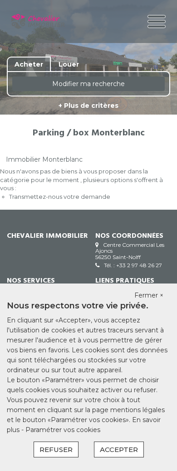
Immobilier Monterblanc (44, 159)
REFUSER (56, 449)
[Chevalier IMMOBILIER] (38, 21)
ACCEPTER (119, 449)
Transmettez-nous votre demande (59, 196)
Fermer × (148, 295)
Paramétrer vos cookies (62, 430)
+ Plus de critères (88, 105)
